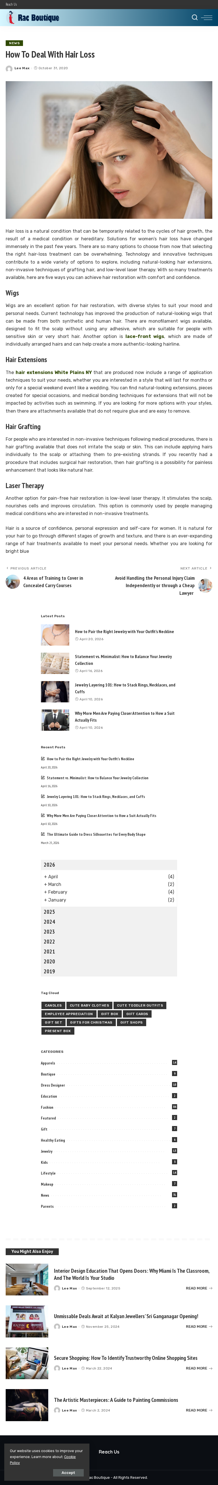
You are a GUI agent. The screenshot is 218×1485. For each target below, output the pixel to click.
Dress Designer (53, 1085)
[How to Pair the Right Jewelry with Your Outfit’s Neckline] (55, 635)
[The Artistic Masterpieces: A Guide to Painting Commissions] (27, 1405)
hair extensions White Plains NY (54, 372)
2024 (49, 921)
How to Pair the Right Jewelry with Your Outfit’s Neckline (124, 631)
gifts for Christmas (91, 1022)
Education (49, 1096)
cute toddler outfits (140, 1005)
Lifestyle (48, 1173)
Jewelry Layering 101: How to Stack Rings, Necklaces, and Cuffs (96, 796)
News (14, 43)
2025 (49, 911)
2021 (49, 951)
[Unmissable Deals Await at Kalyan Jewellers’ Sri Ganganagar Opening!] (27, 1321)
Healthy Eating (53, 1140)
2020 (49, 961)
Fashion (47, 1107)
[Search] (194, 17)
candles (53, 1005)
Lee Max (22, 68)
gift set (53, 1022)
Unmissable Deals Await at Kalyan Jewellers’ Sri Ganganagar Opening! (126, 1316)
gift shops (131, 1022)
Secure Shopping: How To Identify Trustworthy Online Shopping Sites (126, 1358)
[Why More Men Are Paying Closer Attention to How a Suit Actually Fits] (55, 720)
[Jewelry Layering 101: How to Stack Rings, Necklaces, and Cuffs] (55, 691)
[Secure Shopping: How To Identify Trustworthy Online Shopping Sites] (27, 1363)
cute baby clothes (89, 1005)
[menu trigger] (206, 17)
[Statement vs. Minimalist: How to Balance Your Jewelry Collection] (55, 663)
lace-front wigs (144, 336)
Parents (47, 1206)
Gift (44, 1129)
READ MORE (196, 1288)
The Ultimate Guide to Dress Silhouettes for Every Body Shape (96, 834)
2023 (49, 931)
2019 (49, 971)
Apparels (48, 1063)
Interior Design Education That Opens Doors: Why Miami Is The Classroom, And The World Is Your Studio (131, 1274)
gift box (109, 1014)
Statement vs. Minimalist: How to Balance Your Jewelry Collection (97, 777)
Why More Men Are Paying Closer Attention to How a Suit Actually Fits (101, 815)
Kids (44, 1162)
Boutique (48, 1074)
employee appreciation (69, 1014)
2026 (49, 864)
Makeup (47, 1184)
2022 (49, 941)
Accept (68, 1473)
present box (58, 1031)
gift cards (137, 1014)
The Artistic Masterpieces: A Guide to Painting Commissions (116, 1400)
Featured (48, 1118)
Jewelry (47, 1151)
